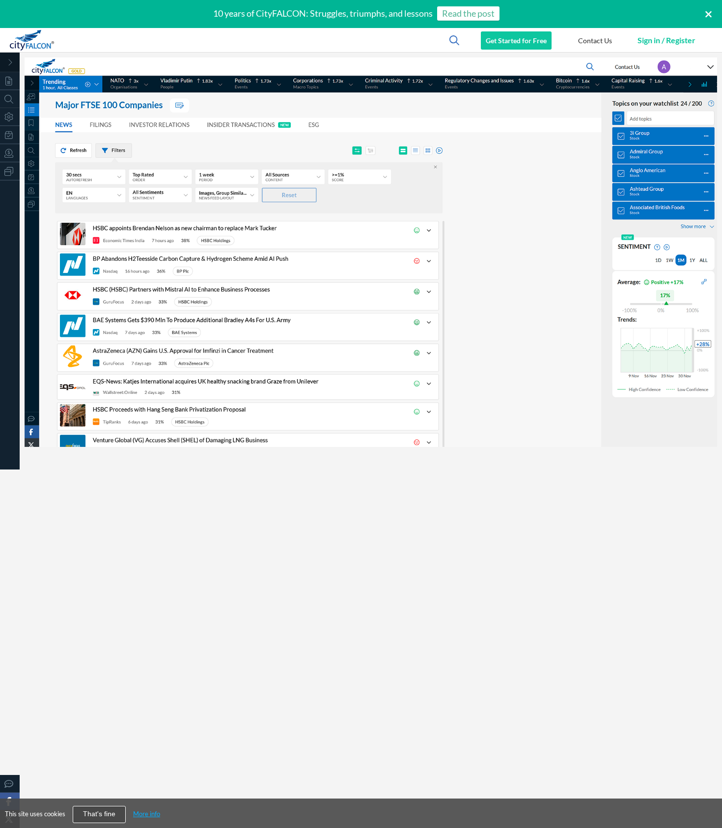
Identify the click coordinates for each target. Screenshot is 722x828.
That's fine (99, 814)
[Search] (10, 99)
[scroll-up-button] (705, 790)
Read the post (468, 13)
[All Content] (10, 80)
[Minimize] (10, 62)
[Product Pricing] (10, 153)
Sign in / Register (666, 40)
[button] (594, 40)
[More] (10, 171)
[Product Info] (10, 134)
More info (146, 814)
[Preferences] (10, 116)
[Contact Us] (10, 783)
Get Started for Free (516, 40)
